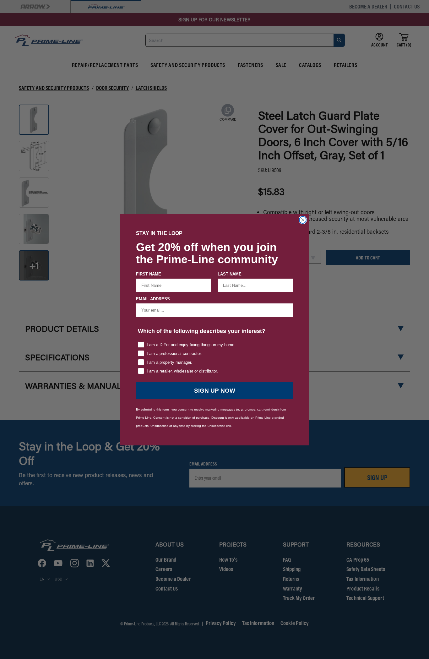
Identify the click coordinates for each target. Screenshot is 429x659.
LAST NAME (230, 274)
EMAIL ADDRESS (153, 299)
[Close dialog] (302, 219)
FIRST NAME (148, 274)
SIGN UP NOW (214, 390)
